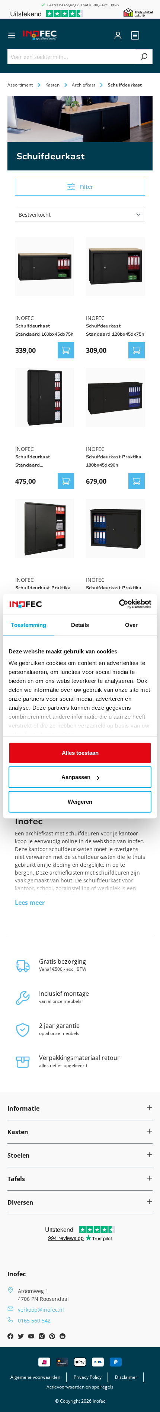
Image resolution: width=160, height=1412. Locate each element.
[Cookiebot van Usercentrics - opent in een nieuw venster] (118, 604)
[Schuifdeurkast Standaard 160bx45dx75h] (44, 266)
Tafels (16, 1179)
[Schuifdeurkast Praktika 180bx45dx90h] (115, 397)
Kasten (17, 1132)
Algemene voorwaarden (35, 1377)
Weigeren (80, 801)
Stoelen (18, 1155)
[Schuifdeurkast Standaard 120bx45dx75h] (115, 266)
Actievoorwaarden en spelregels (80, 1387)
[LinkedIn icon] (62, 1337)
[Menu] (11, 35)
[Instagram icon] (42, 1337)
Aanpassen (75, 777)
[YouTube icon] (32, 1337)
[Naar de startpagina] (40, 35)
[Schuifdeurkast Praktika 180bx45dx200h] (44, 528)
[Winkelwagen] (148, 35)
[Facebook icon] (11, 1337)
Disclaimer (126, 1377)
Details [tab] (80, 624)
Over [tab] (131, 624)
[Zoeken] (144, 56)
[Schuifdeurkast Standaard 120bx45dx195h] (44, 397)
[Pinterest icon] (53, 1337)
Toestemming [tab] (28, 624)
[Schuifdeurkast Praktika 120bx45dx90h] (115, 528)
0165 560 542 (34, 1320)
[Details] (66, 350)
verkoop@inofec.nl (41, 1309)
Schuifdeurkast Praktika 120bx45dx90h (113, 592)
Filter (86, 186)
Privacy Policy (88, 1377)
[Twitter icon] (21, 1337)
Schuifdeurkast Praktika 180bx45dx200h (43, 592)
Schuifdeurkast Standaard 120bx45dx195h (32, 461)
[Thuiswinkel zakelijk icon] (138, 12)
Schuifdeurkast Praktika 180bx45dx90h (113, 461)
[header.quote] (135, 35)
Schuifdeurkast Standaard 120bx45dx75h (115, 330)
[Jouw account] (118, 35)
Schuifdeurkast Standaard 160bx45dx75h (44, 330)
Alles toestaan (80, 752)
